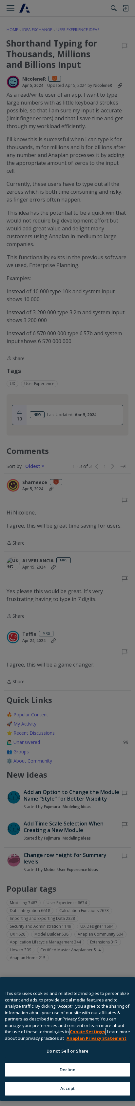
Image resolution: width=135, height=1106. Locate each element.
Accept (67, 1088)
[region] (67, 1039)
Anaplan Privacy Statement (96, 1038)
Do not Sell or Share (68, 1051)
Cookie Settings (87, 1032)
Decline (68, 1070)
